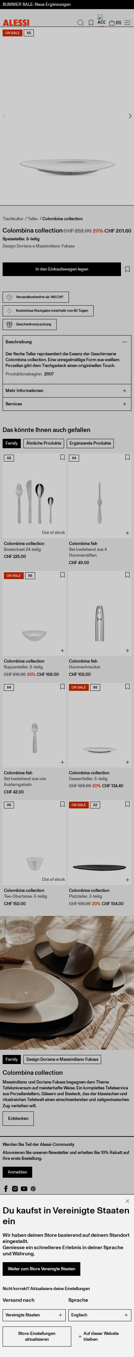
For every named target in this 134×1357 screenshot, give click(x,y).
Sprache (78, 1300)
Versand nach (18, 1300)
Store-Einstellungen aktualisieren (36, 1336)
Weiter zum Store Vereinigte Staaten (41, 1268)
